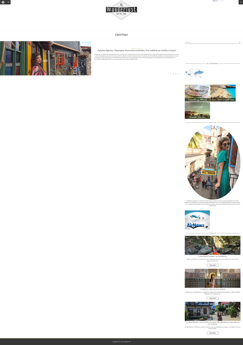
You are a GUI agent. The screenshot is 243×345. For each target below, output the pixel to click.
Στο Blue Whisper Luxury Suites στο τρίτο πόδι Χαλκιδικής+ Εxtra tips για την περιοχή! (212, 323)
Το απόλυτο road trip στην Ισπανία (212, 289)
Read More (213, 265)
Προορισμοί (140, 48)
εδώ (228, 204)
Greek (216, 0)
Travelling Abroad (134, 48)
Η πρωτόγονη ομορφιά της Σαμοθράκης (212, 256)
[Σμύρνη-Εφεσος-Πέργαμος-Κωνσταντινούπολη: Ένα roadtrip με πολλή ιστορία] (45, 58)
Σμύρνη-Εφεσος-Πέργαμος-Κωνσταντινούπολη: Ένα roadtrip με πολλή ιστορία (137, 50)
